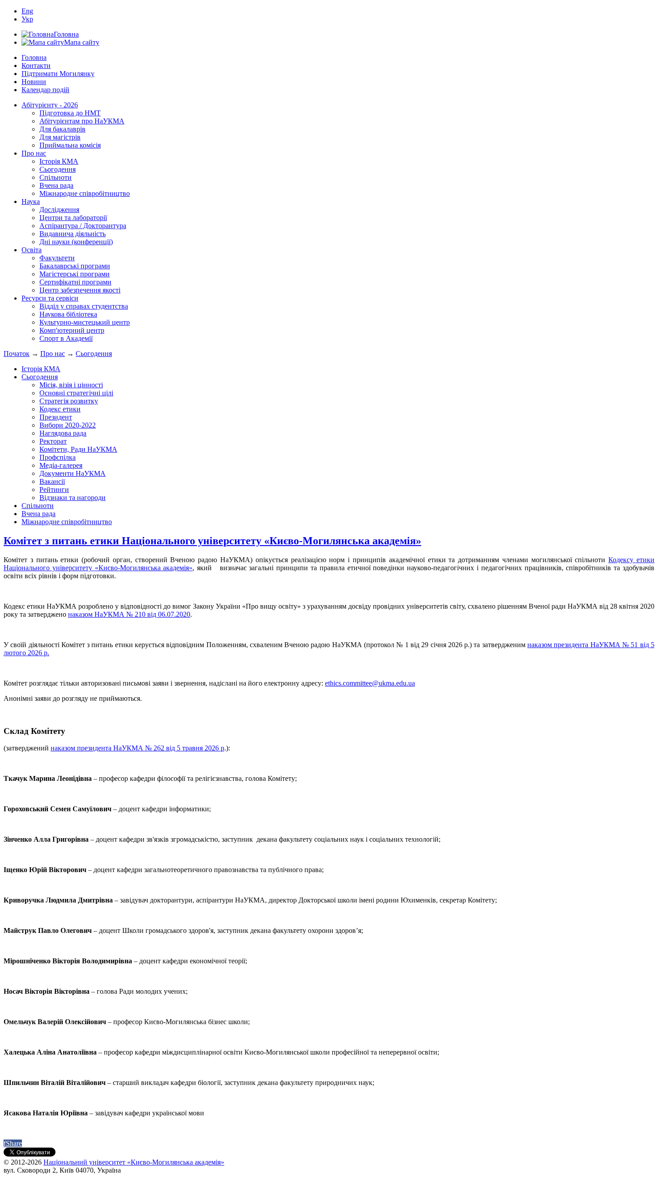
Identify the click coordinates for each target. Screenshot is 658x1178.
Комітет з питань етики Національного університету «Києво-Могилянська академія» (212, 541)
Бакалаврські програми (74, 266)
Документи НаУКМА (72, 473)
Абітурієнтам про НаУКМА (81, 121)
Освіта (31, 250)
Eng (27, 11)
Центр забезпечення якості (79, 290)
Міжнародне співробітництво (84, 193)
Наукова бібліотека (68, 314)
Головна (34, 57)
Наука (30, 201)
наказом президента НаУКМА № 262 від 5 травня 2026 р (137, 748)
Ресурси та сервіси (49, 298)
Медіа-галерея (60, 465)
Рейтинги (54, 489)
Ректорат (53, 441)
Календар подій (45, 89)
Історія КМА (58, 161)
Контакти (36, 65)
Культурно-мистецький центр (84, 322)
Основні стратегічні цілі (76, 393)
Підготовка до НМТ (70, 113)
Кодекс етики (60, 409)
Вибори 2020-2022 (67, 425)
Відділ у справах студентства (83, 306)
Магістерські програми (74, 274)
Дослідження (59, 209)
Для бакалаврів (62, 129)
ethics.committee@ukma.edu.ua (370, 683)
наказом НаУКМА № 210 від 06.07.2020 (129, 614)
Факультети (57, 258)
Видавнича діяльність (72, 233)
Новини (33, 81)
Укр (27, 19)
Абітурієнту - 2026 (49, 105)
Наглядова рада (62, 433)
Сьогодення (57, 169)
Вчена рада (56, 185)
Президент (55, 417)
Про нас (33, 153)
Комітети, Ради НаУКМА (78, 449)
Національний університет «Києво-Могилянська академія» (133, 1162)
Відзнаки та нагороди (72, 497)
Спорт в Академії (66, 338)
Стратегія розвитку (68, 401)
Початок (17, 353)
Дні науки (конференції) (76, 242)
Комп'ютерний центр (71, 330)
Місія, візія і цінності (71, 385)
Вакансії (52, 481)
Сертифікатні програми (75, 282)
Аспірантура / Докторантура (82, 225)
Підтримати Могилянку (57, 73)
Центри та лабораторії (73, 217)
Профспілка (57, 457)
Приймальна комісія (70, 145)
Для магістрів (60, 137)
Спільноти (55, 177)
